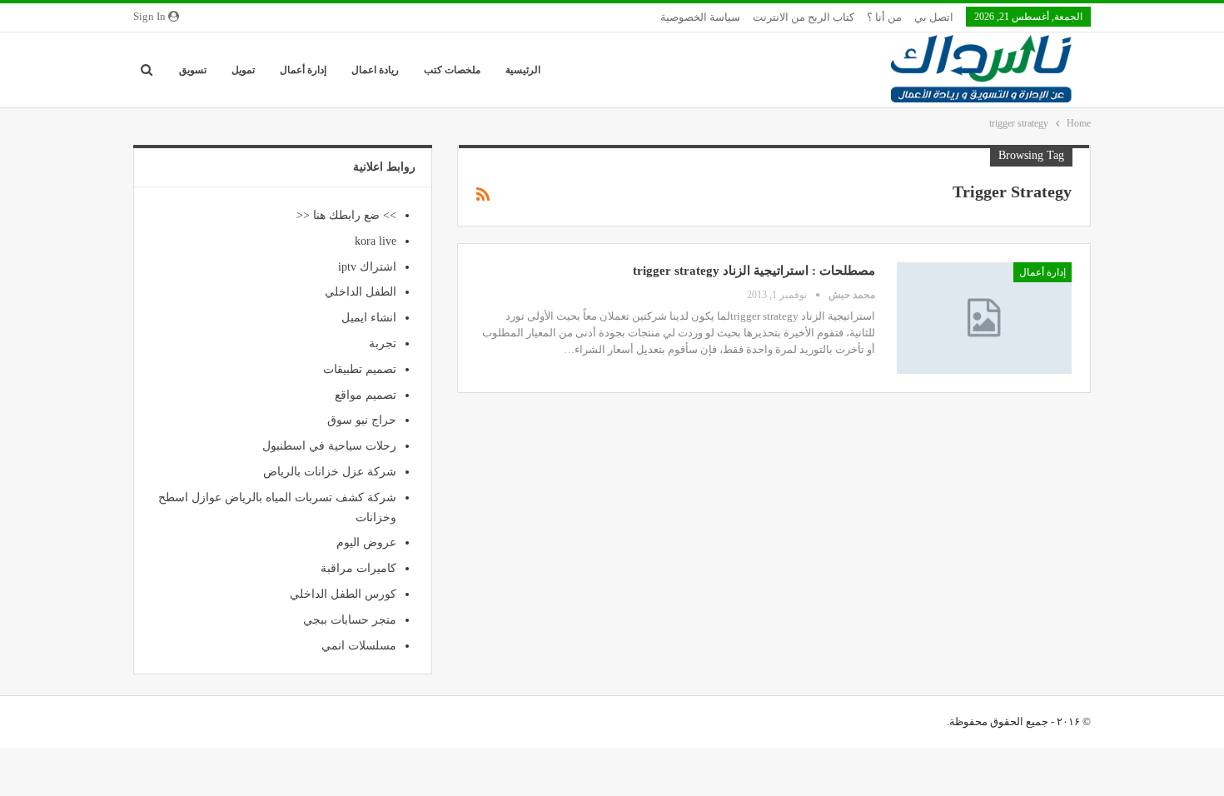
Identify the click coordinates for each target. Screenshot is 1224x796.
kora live (375, 241)
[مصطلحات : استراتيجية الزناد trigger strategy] (984, 318)
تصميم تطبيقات (359, 369)
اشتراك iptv (367, 267)
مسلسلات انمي (358, 645)
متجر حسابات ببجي (349, 620)
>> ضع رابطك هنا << (346, 215)
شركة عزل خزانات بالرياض (329, 471)
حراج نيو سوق (361, 420)
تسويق (192, 70)
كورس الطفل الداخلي (343, 594)
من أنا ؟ (884, 17)
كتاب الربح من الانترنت (803, 17)
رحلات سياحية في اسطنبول (329, 446)
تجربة (382, 343)
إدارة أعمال (303, 70)
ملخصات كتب (452, 70)
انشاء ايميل (368, 317)
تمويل (243, 70)
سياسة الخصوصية (700, 17)
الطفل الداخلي (360, 292)
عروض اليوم (366, 542)
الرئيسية (522, 70)
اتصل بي (933, 17)
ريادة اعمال (375, 70)
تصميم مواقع (365, 395)
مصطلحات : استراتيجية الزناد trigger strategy (754, 270)
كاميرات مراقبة (358, 568)
